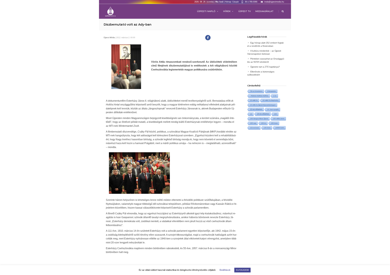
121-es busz (254, 128)
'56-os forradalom (256, 91)
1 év (274, 96)
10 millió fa (254, 100)
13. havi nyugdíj (272, 109)
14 (251, 114)
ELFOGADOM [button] (242, 270)
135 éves (267, 128)
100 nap (253, 123)
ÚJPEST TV (244, 11)
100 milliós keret (278, 118)
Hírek (226, 11)
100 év (263, 123)
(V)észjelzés (271, 91)
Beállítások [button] (225, 270)
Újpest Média (109, 38)
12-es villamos (256, 109)
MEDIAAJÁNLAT (264, 11)
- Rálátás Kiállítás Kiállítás (259, 96)
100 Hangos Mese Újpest (259, 118)
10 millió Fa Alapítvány (270, 100)
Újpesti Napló (206, 11)
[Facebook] (208, 37)
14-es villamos (263, 114)
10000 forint (279, 128)
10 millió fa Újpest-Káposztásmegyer (263, 105)
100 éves (274, 123)
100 (275, 114)
